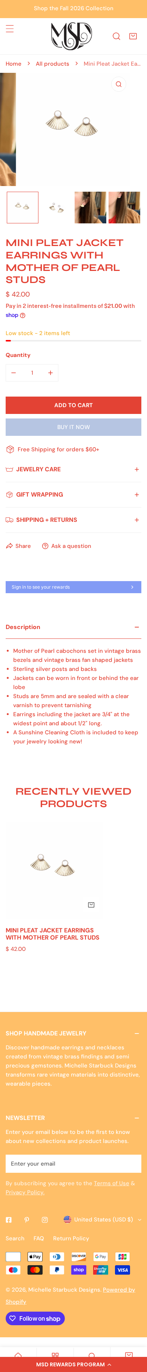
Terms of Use (111, 1183)
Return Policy (71, 1238)
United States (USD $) (103, 1219)
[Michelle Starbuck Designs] (71, 36)
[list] (73, 129)
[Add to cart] (91, 904)
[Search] (116, 36)
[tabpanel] (73, 689)
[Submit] (131, 1163)
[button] (73, 1364)
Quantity (18, 355)
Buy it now (73, 427)
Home (13, 64)
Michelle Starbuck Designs (64, 1290)
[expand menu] (10, 28)
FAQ (39, 1238)
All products (52, 64)
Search (15, 1238)
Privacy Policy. (25, 1192)
